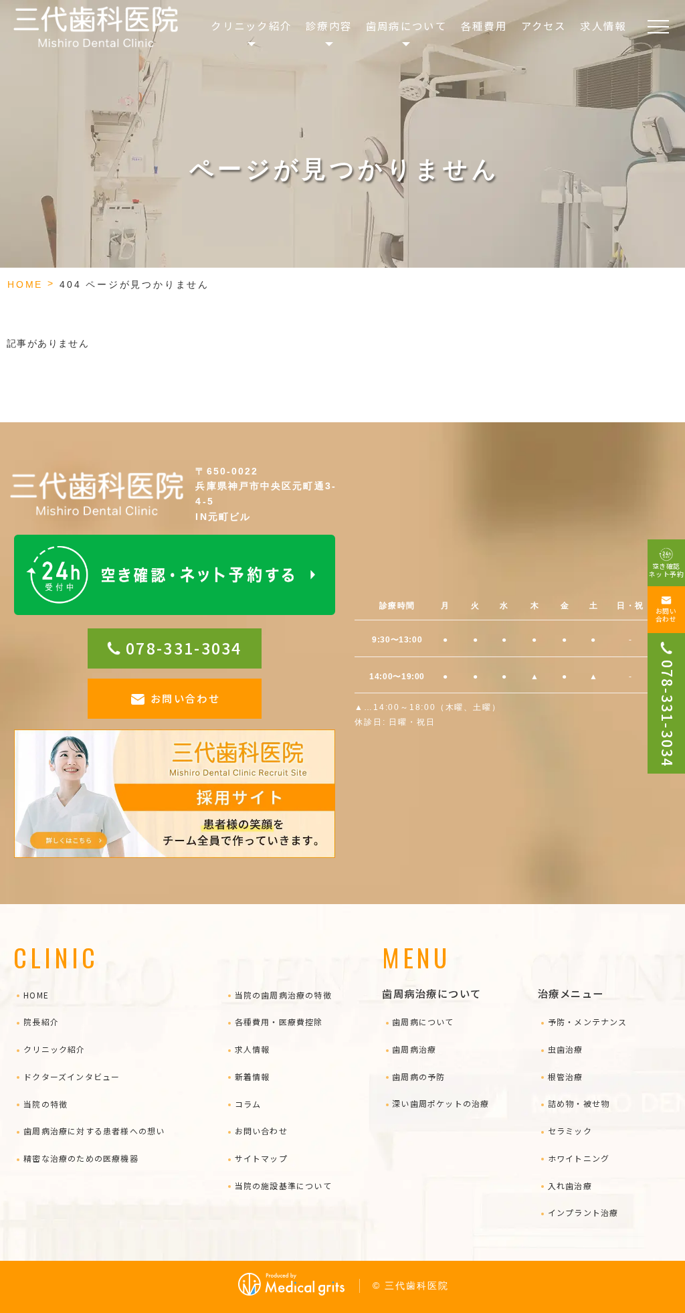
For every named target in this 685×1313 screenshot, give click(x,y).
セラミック (570, 1130)
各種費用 (484, 25)
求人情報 (603, 25)
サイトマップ (261, 1158)
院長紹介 (41, 1021)
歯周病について (423, 1021)
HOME (25, 284)
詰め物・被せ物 (578, 1103)
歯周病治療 (414, 1049)
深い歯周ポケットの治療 (440, 1103)
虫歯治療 (565, 1049)
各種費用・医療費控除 (279, 1021)
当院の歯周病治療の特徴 (283, 994)
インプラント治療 (583, 1212)
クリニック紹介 (54, 1049)
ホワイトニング (578, 1158)
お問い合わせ (185, 698)
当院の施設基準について (283, 1185)
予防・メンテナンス (587, 1021)
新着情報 (252, 1076)
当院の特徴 (45, 1104)
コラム (248, 1104)
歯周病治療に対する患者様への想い (94, 1130)
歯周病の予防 (418, 1076)
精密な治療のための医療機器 (80, 1158)
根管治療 (565, 1076)
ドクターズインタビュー (71, 1076)
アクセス (544, 25)
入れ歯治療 (570, 1185)
